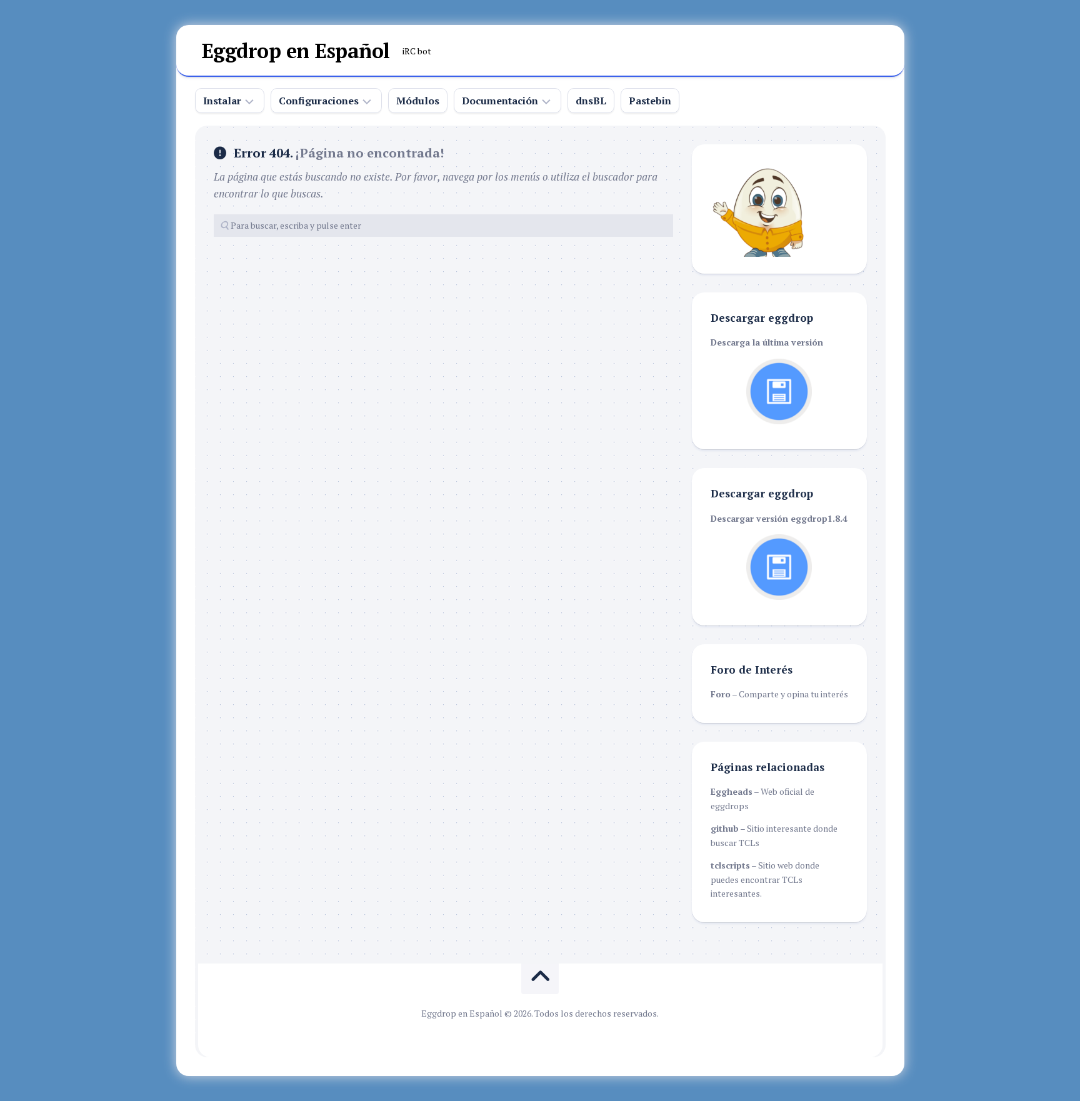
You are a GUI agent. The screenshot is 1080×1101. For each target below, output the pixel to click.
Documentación (500, 100)
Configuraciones (319, 100)
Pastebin (650, 100)
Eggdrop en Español (295, 50)
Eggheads (731, 791)
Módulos (417, 100)
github (725, 828)
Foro (721, 694)
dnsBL (591, 100)
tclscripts (730, 865)
